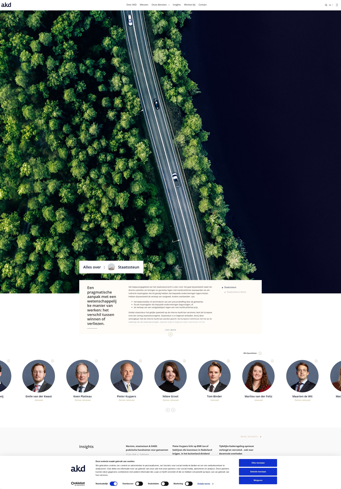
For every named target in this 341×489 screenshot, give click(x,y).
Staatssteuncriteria (236, 291)
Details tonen (204, 484)
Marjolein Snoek (302, 396)
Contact (203, 4)
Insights (177, 4)
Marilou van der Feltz (214, 396)
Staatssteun (230, 287)
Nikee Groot (126, 396)
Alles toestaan (258, 463)
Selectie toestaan (258, 471)
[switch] (139, 484)
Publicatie (144, 454)
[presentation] (168, 410)
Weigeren (258, 480)
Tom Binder (170, 396)
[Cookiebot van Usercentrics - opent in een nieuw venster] (78, 484)
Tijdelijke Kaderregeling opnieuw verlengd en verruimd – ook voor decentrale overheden (236, 450)
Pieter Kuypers (82, 396)
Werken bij (189, 4)
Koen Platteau (38, 396)
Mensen (144, 4)
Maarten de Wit (258, 396)
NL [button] (330, 5)
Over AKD (131, 4)
